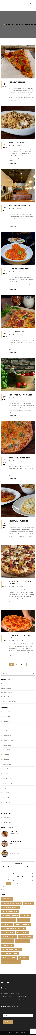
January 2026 (7, 721)
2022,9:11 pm (19, 461)
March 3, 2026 (14, 843)
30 (4, 208)
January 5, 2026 (14, 853)
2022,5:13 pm (19, 586)
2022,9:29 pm (20, 640)
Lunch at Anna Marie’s (19, 269)
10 (4, 335)
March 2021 (6, 797)
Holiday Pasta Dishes (18, 521)
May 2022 (6, 773)
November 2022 (7, 759)
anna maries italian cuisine (12, 903)
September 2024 (8, 740)
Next (22, 664)
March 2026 (6, 716)
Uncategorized (7, 822)
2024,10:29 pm (20, 334)
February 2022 (7, 778)
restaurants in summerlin (11, 949)
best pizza (28, 903)
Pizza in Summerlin (6, 688)
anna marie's (7, 899)
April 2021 (6, 792)
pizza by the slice (25, 936)
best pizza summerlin (10, 911)
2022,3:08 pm (20, 524)
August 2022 (7, 764)
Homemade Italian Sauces (20, 395)
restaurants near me (10, 953)
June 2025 (6, 730)
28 (4, 584)
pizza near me (7, 945)
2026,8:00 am (20, 85)
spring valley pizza (9, 957)
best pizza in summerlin (10, 907)
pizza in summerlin (23, 941)
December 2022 (7, 754)
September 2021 (8, 783)
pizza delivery (7, 941)
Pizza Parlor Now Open (19, 206)
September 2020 (8, 807)
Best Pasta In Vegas (18, 143)
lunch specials (22, 932)
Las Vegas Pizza (8, 932)
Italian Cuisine (23, 920)
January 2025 (7, 735)
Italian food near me (22, 924)
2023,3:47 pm (20, 398)
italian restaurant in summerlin (14, 928)
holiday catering (8, 920)
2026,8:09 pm (20, 145)
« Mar (2, 889)
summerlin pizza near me (11, 962)
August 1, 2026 (14, 833)
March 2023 (6, 750)
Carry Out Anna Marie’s (19, 458)
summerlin (23, 957)
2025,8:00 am (20, 208)
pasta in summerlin (9, 936)
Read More (12, 100)
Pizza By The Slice (17, 82)
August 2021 (7, 788)
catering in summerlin (10, 915)
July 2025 (6, 726)
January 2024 (7, 745)
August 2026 (7, 711)
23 (4, 638)
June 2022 (6, 769)
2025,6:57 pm (20, 272)
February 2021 (7, 802)
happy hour (26, 915)
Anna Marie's (6, 817)
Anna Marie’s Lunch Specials (9, 701)
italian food (7, 924)
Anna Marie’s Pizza (17, 332)
